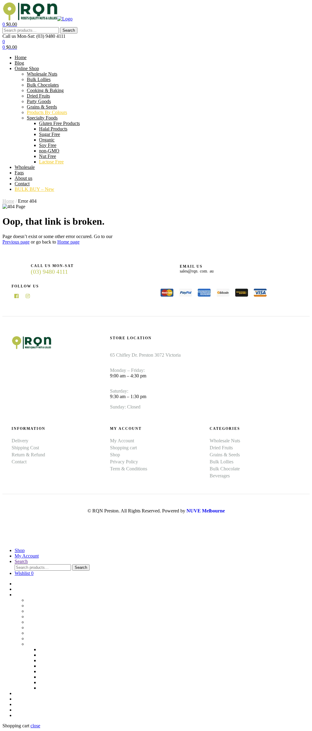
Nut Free (47, 682)
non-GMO (49, 676)
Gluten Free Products (59, 649)
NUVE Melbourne (205, 510)
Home (8, 201)
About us (23, 704)
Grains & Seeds (42, 633)
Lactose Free (51, 687)
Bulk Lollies (39, 605)
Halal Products (53, 655)
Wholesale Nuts (42, 600)
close (35, 725)
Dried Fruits (38, 622)
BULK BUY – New (34, 715)
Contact (22, 709)
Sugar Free (49, 660)
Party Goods (39, 627)
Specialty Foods (42, 644)
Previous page (16, 241)
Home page (68, 241)
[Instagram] (28, 296)
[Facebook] (16, 296)
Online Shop (27, 594)
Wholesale (25, 693)
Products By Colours (47, 638)
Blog (19, 589)
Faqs (19, 698)
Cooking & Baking (45, 616)
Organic (47, 666)
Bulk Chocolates (43, 611)
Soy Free (47, 671)
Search (68, 30)
